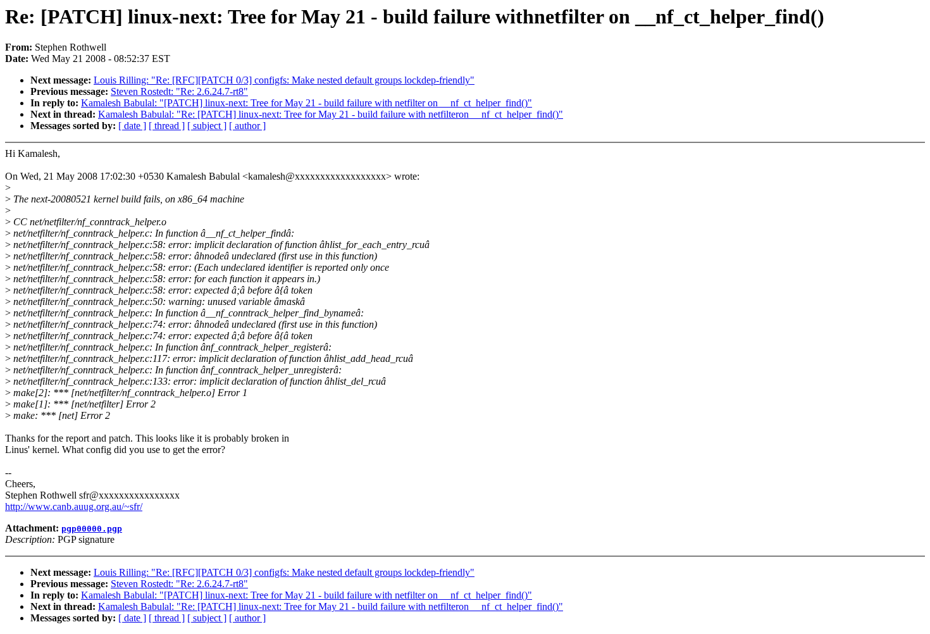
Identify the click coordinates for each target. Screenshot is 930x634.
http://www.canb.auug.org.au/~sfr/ (73, 506)
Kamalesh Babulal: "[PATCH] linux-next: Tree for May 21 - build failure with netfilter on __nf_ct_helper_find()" (306, 102)
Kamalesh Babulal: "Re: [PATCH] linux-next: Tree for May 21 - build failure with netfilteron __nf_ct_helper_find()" (330, 114)
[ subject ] (206, 125)
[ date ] (132, 125)
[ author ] (247, 125)
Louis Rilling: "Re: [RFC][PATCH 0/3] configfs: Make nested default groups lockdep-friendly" (284, 80)
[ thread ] (167, 125)
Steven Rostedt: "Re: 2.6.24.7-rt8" (179, 91)
